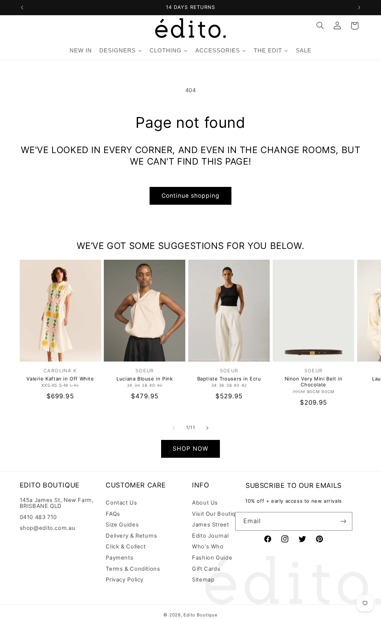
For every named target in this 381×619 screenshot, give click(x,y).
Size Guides (122, 524)
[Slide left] (174, 428)
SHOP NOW (190, 448)
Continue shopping (190, 195)
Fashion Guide (212, 557)
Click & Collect (125, 546)
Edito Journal (210, 535)
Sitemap (203, 579)
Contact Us (121, 503)
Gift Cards (206, 568)
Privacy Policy (125, 579)
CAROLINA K (60, 370)
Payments (119, 557)
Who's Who (208, 546)
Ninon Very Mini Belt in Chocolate (314, 382)
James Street (210, 524)
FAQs (113, 514)
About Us (205, 503)
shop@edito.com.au (48, 528)
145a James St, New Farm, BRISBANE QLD (57, 503)
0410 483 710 (38, 517)
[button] (320, 25)
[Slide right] (207, 428)
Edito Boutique (200, 615)
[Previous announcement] (22, 7)
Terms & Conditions (133, 568)
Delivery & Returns (131, 535)
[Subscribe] (343, 521)
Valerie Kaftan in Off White (60, 379)
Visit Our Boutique (217, 514)
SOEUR (144, 370)
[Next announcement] (359, 7)
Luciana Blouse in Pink (144, 379)
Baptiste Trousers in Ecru (229, 379)
